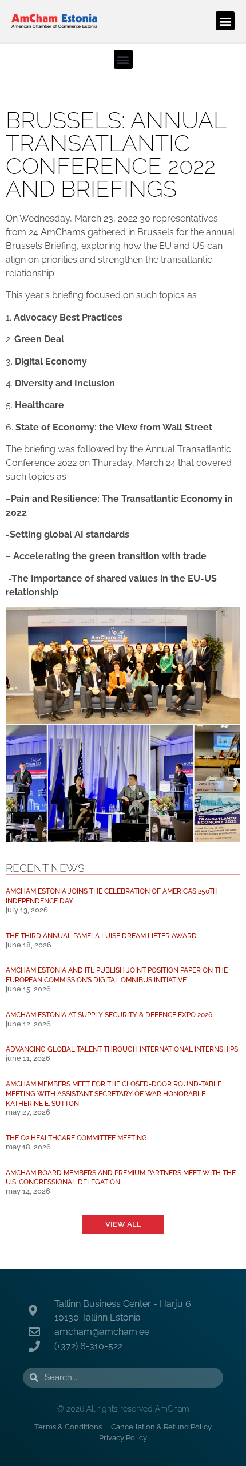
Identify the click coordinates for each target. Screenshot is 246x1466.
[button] (225, 20)
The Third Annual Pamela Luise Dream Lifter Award (101, 935)
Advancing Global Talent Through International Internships (122, 1049)
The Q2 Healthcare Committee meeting (76, 1137)
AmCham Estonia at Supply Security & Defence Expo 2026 (109, 1014)
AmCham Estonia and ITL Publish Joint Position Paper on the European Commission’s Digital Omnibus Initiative (117, 975)
